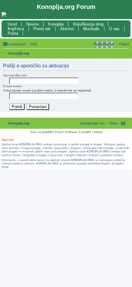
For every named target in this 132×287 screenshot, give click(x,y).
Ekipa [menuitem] (114, 123)
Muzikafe (91, 28)
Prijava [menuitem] (124, 44)
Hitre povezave (14, 44)
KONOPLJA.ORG (30, 144)
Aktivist (67, 28)
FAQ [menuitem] (33, 44)
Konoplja (56, 24)
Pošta (13, 33)
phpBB (47, 132)
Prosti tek (42, 28)
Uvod (12, 24)
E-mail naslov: (13, 86)
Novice (32, 24)
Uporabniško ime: (15, 75)
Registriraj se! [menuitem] (104, 44)
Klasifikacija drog (88, 24)
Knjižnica (16, 28)
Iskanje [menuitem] (127, 53)
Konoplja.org (18, 53)
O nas (114, 28)
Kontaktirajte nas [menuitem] (92, 123)
